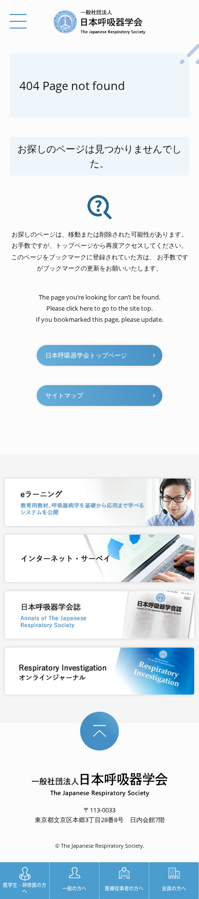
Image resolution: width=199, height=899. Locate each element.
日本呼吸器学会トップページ (86, 355)
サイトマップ (64, 395)
